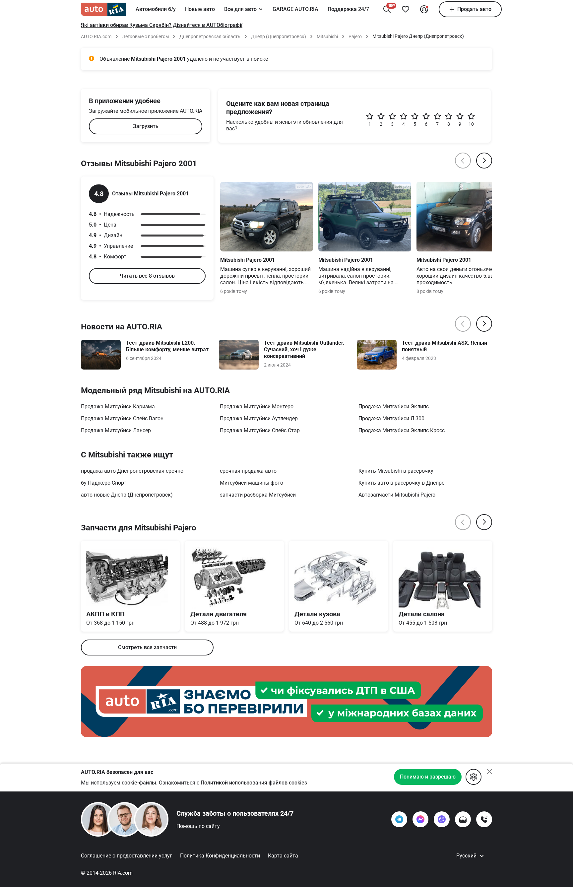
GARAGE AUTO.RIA (295, 9)
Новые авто (200, 9)
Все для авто (240, 9)
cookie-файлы (139, 783)
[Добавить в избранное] (406, 9)
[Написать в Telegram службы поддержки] (399, 819)
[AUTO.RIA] (103, 9)
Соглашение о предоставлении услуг (126, 856)
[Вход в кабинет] (424, 9)
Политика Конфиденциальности (220, 856)
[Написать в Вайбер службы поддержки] (442, 819)
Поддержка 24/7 (348, 9)
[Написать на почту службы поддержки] (463, 819)
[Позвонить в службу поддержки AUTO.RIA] (484, 819)
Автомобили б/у (156, 9)
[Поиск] (387, 9)
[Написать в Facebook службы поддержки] (420, 819)
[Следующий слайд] (484, 161)
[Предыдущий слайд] (463, 161)
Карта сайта (283, 856)
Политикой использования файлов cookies (254, 783)
